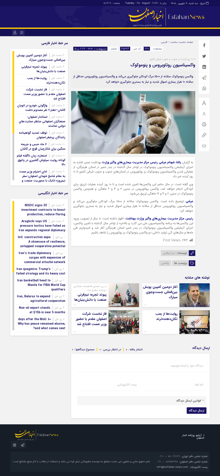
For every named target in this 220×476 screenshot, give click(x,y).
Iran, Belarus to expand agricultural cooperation (41, 298)
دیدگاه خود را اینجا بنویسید (187, 365)
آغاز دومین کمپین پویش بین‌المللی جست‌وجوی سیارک (160, 292)
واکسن (165, 263)
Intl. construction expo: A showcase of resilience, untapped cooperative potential (41, 242)
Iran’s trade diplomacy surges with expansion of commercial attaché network (42, 258)
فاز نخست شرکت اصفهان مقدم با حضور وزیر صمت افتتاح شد (91, 319)
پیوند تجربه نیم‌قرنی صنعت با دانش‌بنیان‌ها (90, 297)
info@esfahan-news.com (172, 467)
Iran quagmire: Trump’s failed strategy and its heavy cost (40, 271)
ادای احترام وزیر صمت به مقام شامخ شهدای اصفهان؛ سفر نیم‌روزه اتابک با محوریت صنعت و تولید (42, 178)
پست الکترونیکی (127, 384)
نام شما (199, 384)
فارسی (164, 42)
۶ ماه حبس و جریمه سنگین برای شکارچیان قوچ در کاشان (42, 146)
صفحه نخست (185, 42)
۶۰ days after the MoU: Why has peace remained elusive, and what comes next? (41, 324)
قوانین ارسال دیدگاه (188, 400)
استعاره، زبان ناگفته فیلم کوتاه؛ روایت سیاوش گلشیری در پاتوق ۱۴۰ (41, 160)
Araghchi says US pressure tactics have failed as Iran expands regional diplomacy (42, 226)
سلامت (173, 42)
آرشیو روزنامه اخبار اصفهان (193, 436)
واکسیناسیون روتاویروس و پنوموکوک (162, 65)
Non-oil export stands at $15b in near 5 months (42, 310)
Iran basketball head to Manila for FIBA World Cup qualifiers (41, 285)
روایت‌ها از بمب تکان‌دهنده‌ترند (166, 316)
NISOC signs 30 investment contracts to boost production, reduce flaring (43, 210)
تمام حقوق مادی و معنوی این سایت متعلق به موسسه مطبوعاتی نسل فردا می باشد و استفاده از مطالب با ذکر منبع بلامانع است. (81, 461)
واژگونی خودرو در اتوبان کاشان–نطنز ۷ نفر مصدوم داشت (41, 107)
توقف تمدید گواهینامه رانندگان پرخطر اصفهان (42, 135)
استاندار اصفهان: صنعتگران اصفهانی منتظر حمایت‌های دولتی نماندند (42, 121)
